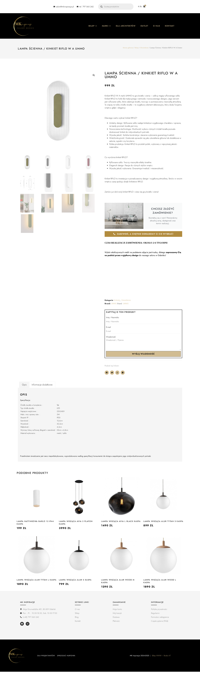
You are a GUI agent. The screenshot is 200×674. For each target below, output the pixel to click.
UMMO (114, 303)
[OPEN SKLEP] (96, 26)
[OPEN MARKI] (110, 26)
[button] (94, 75)
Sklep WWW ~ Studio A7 (161, 655)
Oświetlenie (144, 48)
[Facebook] (22, 624)
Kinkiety (117, 300)
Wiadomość (111, 336)
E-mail (108, 327)
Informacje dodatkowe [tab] (42, 384)
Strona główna (128, 48)
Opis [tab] (24, 384)
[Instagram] (27, 624)
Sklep (137, 48)
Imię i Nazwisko (112, 317)
